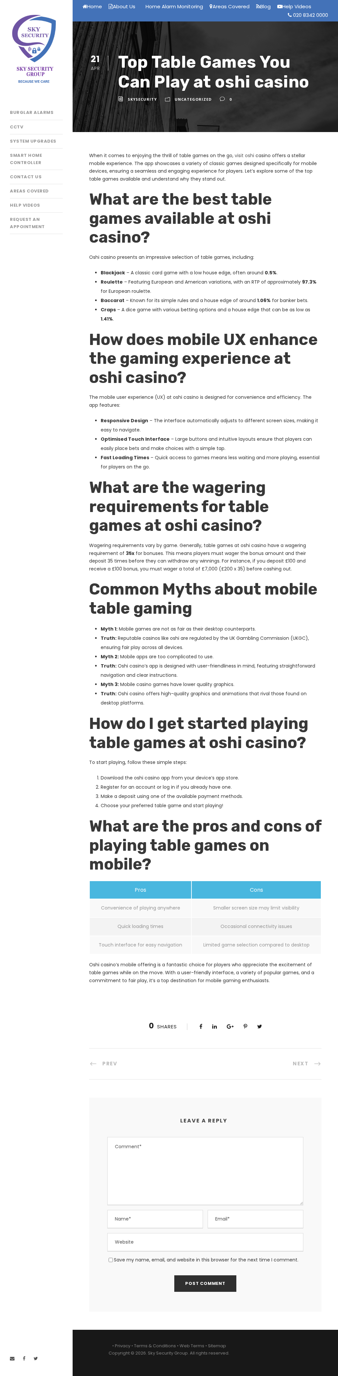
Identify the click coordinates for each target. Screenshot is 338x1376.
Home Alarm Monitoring (174, 6)
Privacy (122, 1346)
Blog (265, 6)
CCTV (16, 127)
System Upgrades (33, 141)
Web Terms (192, 1346)
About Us (124, 6)
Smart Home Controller (26, 159)
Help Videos (25, 205)
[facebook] (24, 1358)
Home (94, 6)
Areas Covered (29, 191)
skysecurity (142, 99)
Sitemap (217, 1346)
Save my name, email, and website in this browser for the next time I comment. (206, 1259)
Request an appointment (27, 223)
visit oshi (244, 155)
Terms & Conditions (155, 1346)
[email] (12, 1358)
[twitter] (36, 1358)
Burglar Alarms (31, 112)
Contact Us (26, 177)
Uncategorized (193, 99)
